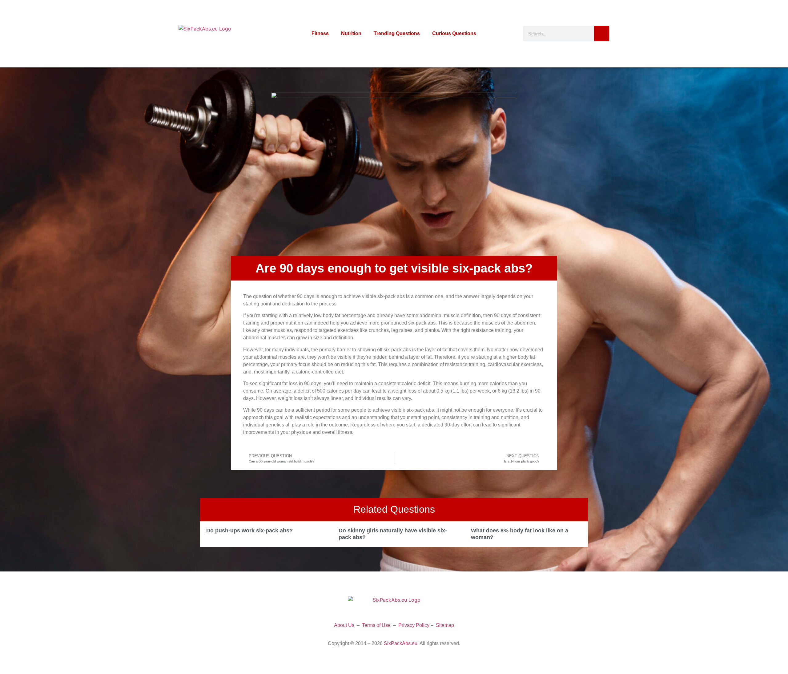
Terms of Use (376, 625)
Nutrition (351, 33)
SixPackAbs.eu (400, 643)
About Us (344, 625)
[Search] (601, 33)
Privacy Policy (413, 625)
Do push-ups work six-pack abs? (249, 530)
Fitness (320, 33)
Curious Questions (454, 33)
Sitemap (445, 625)
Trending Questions (397, 33)
